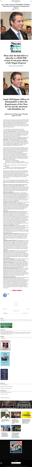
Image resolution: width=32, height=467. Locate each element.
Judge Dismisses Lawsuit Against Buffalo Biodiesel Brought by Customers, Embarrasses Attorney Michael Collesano (26, 421)
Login (28, 308)
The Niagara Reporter (18, 464)
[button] (31, 320)
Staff (15, 9)
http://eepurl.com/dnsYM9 (16, 66)
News (16, 2)
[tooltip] (13, 290)
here (14, 454)
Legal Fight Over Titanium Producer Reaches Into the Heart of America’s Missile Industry (15, 421)
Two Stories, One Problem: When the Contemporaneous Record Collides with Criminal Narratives (4, 434)
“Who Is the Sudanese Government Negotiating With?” (5, 420)
